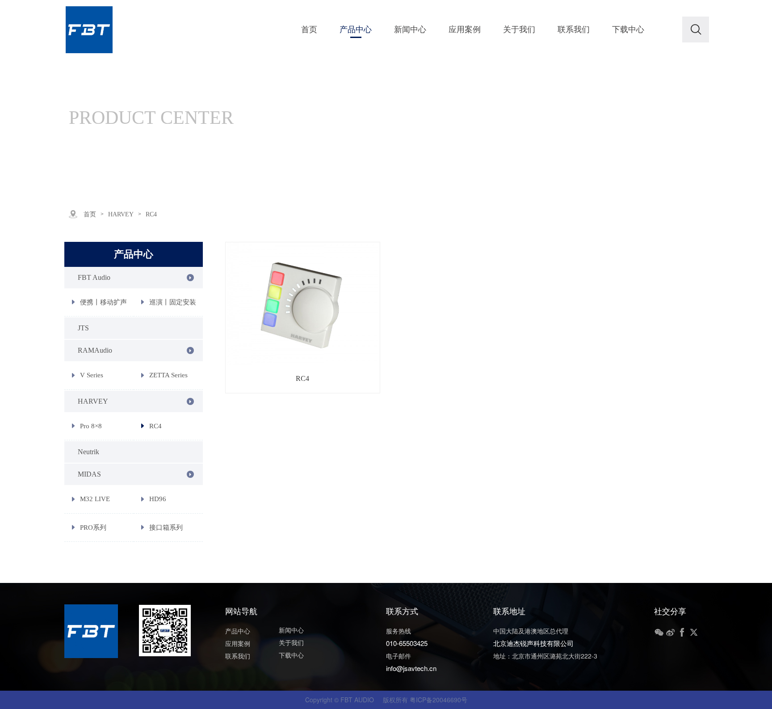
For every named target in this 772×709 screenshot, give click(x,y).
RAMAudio (95, 350)
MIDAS (89, 474)
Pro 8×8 (91, 426)
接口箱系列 (166, 527)
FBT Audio (94, 277)
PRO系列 (93, 527)
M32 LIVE (95, 498)
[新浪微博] (670, 632)
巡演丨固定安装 (172, 302)
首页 (90, 214)
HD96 (157, 498)
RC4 (155, 426)
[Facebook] (682, 632)
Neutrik (88, 452)
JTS (83, 328)
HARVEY (121, 214)
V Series (91, 375)
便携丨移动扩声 (103, 302)
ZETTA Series (168, 375)
